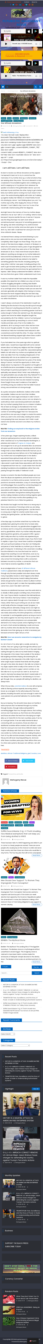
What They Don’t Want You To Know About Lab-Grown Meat (27, 1297)
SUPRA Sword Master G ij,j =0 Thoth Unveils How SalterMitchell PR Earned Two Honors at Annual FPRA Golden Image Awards (21, 1011)
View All (35, 1089)
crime (11, 822)
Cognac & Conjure (24, 443)
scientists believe (21, 686)
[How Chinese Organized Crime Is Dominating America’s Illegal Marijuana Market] (9, 1321)
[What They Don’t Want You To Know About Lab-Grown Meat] (9, 1299)
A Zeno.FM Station (6, 48)
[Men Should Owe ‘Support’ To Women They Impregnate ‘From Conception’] (16, 865)
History (4, 118)
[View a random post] (40, 87)
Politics (32, 822)
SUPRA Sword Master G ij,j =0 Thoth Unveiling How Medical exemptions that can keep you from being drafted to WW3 (21, 834)
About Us (34, 2)
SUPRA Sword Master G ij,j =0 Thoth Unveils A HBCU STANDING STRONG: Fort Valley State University (20, 1004)
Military (25, 822)
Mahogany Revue (18, 126)
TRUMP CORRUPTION (7, 825)
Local (9, 118)
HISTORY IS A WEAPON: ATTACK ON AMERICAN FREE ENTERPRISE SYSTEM (20, 986)
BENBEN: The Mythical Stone (13, 940)
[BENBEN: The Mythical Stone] (21, 921)
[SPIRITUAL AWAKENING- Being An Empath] (9, 1310)
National (15, 118)
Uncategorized (18, 121)
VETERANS (5, 828)
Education (18, 822)
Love (39, 753)
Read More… (37, 855)
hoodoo (34, 753)
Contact (26, 2)
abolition (4, 753)
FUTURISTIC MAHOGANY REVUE (21, 23)
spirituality (19, 774)
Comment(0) (29, 126)
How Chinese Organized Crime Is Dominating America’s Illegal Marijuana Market (27, 1320)
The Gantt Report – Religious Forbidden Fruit (37, 967)
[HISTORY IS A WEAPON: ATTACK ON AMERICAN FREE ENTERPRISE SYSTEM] (21, 1103)
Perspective (23, 118)
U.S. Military (19, 825)
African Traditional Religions (17, 753)
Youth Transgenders (7, 967)
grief (29, 753)
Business (4, 822)
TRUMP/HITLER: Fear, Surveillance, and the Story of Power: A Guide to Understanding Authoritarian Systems (22, 999)
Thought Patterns (7, 121)
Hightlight (9, 1089)
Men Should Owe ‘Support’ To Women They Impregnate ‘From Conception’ (20, 881)
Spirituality (32, 118)
